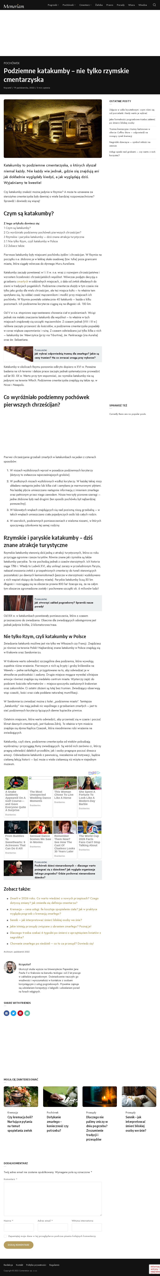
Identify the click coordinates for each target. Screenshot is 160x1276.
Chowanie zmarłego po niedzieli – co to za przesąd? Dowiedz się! (52, 944)
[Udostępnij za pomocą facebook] (6, 1013)
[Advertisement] (80, 33)
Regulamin (54, 1265)
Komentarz (10, 1179)
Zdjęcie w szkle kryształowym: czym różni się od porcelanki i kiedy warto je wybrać (131, 111)
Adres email (45, 1220)
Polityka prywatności (36, 1265)
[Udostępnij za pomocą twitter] (13, 1013)
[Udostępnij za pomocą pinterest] (20, 1013)
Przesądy (91, 1112)
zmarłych (22, 281)
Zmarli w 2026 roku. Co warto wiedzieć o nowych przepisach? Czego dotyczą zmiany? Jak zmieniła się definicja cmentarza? (54, 900)
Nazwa (8, 1220)
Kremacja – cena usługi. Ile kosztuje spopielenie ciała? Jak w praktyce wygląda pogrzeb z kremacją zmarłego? (53, 911)
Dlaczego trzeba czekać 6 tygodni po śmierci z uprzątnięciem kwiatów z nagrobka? (55, 935)
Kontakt (19, 1265)
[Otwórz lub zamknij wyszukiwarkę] (154, 4)
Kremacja (13, 1112)
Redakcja (8, 1265)
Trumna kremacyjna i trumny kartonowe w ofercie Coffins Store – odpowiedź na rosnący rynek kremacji (129, 132)
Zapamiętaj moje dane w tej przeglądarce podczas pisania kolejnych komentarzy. (52, 1236)
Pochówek (12, 63)
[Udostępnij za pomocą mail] (27, 1013)
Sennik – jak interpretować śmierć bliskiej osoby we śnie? (46, 920)
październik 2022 (22, 951)
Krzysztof (8, 87)
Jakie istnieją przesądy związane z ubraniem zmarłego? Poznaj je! (50, 926)
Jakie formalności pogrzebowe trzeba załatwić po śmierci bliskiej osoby (132, 121)
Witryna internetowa (82, 1220)
